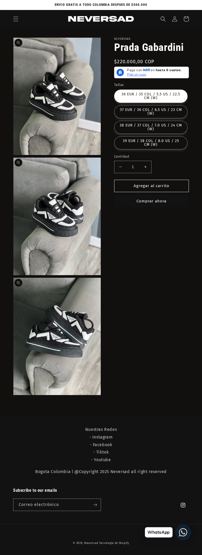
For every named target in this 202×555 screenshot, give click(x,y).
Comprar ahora (151, 201)
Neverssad (91, 543)
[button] (16, 19)
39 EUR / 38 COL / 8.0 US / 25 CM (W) (151, 143)
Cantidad (121, 156)
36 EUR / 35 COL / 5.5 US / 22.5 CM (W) (151, 96)
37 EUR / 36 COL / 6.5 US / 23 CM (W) (151, 112)
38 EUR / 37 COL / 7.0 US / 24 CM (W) (151, 127)
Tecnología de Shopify (114, 543)
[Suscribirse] (95, 505)
